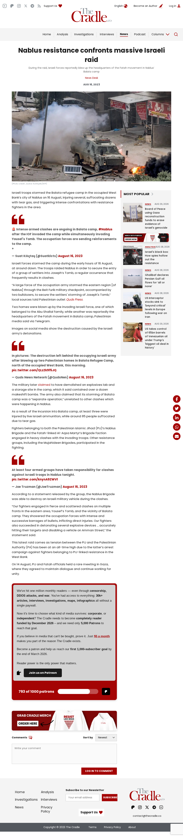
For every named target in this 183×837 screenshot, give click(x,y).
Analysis (62, 34)
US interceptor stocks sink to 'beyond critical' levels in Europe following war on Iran (156, 307)
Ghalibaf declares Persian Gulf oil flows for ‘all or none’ (157, 280)
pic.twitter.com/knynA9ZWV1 (35, 479)
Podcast (140, 34)
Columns (158, 34)
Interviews (107, 34)
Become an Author (145, 6)
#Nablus (105, 229)
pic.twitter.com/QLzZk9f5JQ (34, 370)
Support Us (50, 6)
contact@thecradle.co (147, 816)
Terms (92, 827)
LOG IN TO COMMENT (99, 771)
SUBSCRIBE (110, 797)
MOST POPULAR (136, 194)
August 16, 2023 (70, 256)
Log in (172, 6)
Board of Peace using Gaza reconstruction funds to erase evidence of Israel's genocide (156, 218)
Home (47, 34)
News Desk (91, 78)
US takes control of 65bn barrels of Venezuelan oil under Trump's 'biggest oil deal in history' (157, 338)
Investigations (84, 34)
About (132, 827)
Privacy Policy (46, 809)
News (124, 34)
